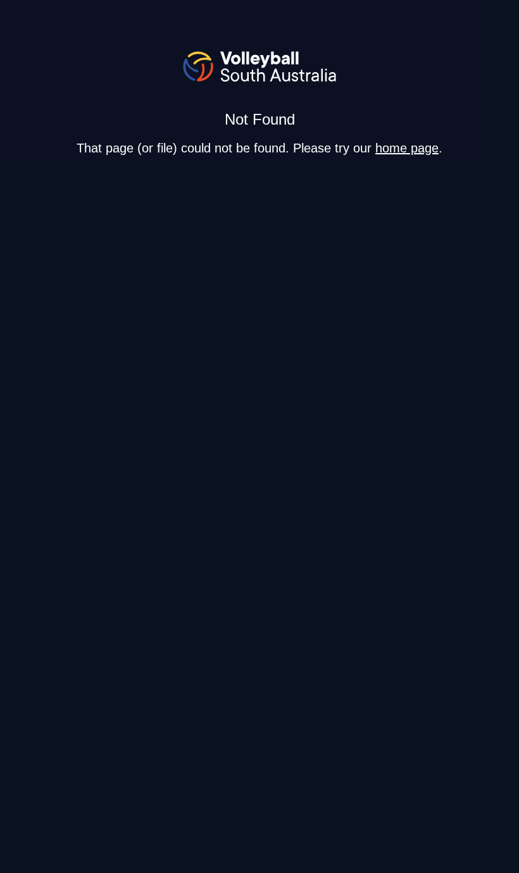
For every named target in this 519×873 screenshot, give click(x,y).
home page (407, 148)
